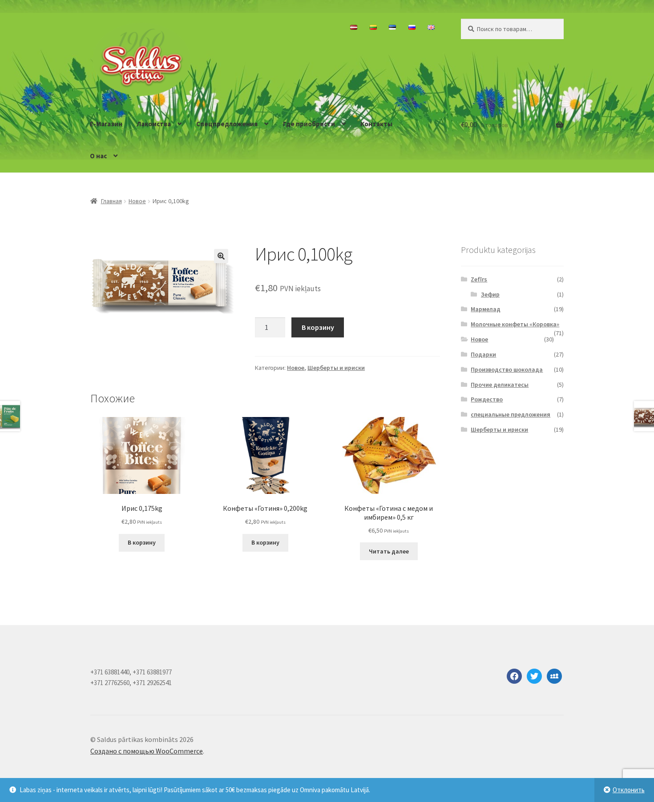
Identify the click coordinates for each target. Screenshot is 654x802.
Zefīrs (479, 279)
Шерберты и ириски (336, 368)
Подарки (483, 354)
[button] (221, 256)
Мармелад (486, 309)
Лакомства (154, 124)
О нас (98, 156)
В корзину (318, 327)
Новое (137, 201)
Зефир (490, 294)
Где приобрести (309, 124)
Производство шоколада (507, 369)
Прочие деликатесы (500, 385)
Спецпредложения (227, 124)
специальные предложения (510, 414)
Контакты (376, 124)
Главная (111, 201)
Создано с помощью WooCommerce (146, 750)
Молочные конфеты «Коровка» (515, 324)
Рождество (487, 399)
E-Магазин (106, 124)
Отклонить (629, 790)
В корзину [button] (142, 542)
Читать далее (389, 551)
